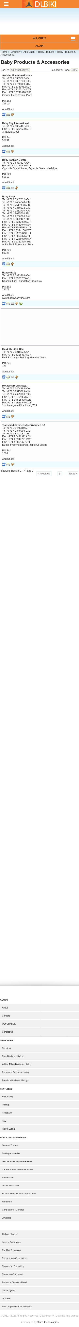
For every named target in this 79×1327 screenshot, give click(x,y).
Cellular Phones (9, 1234)
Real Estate (7, 1177)
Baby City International (15, 123)
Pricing (5, 1104)
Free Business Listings (13, 1056)
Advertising (7, 1096)
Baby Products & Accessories (35, 62)
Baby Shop (8, 196)
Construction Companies (14, 1258)
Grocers (6, 1298)
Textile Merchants (10, 1185)
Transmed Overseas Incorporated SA (23, 425)
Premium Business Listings (15, 1080)
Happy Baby (9, 272)
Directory (6, 1048)
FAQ (4, 1121)
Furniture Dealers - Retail (14, 1282)
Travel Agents (9, 1290)
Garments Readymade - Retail (17, 1161)
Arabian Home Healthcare (17, 75)
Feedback (7, 1113)
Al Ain (39, 45)
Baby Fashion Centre (14, 160)
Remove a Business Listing (15, 1072)
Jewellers (6, 1218)
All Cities (39, 38)
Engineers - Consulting (13, 1266)
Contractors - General (13, 1209)
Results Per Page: (60, 70)
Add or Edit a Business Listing (16, 1064)
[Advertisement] (39, 23)
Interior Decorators (11, 1242)
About (5, 1007)
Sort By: (5, 70)
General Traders (10, 1145)
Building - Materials (11, 1153)
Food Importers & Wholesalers (17, 1306)
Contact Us (7, 1032)
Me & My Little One (13, 349)
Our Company (9, 1024)
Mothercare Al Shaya (14, 385)
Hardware (7, 1201)
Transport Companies (12, 1274)
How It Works (8, 1129)
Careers (6, 1016)
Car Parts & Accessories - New (17, 1169)
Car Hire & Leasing (11, 1250)
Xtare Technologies (48, 1322)
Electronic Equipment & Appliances (19, 1193)
